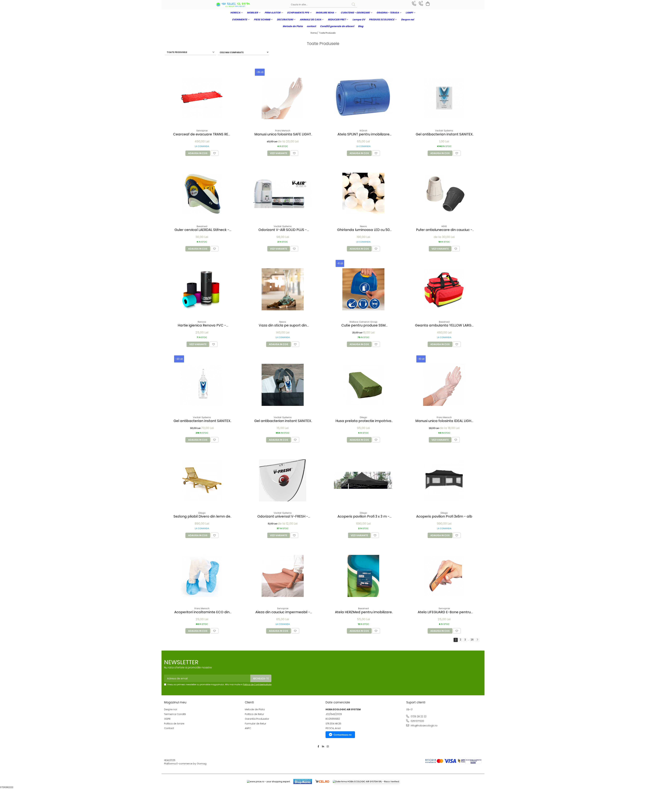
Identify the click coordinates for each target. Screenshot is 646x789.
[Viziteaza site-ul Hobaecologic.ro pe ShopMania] (302, 781)
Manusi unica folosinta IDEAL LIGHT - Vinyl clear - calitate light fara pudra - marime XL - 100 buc (444, 421)
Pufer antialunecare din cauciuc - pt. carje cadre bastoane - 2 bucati (444, 230)
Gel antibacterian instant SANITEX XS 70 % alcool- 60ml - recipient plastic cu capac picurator (282, 421)
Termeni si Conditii (175, 714)
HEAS (444, 226)
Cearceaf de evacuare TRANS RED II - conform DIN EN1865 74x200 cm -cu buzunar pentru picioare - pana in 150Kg (202, 134)
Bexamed (202, 226)
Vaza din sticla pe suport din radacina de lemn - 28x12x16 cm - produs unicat (282, 325)
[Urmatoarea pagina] (477, 640)
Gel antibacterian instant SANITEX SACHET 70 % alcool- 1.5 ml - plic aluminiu (444, 134)
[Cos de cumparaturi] (427, 4)
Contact (169, 728)
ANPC (248, 728)
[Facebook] (318, 746)
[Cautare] (353, 4)
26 (472, 639)
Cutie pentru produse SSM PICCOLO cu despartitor (363, 325)
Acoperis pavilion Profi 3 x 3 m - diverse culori (363, 516)
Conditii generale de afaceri (337, 26)
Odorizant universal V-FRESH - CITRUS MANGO (282, 516)
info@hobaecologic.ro (424, 725)
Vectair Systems (444, 130)
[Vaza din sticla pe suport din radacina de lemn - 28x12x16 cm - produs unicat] (282, 289)
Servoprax (202, 130)
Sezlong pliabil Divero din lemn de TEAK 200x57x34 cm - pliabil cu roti (202, 516)
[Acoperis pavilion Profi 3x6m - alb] (444, 480)
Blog (360, 26)
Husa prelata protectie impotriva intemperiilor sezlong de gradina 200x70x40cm (363, 421)
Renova (202, 321)
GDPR (167, 719)
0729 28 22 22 (418, 716)
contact (311, 26)
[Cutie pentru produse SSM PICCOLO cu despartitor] (363, 289)
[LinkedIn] (323, 746)
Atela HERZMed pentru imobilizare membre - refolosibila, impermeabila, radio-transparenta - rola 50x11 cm (363, 612)
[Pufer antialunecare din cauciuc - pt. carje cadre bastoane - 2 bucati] (444, 193)
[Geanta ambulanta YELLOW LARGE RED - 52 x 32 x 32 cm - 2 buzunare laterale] (444, 289)
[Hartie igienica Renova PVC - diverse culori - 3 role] (201, 289)
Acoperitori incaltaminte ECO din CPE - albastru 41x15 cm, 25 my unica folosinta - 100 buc (201, 612)
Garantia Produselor (257, 719)
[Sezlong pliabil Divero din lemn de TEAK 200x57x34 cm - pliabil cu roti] (201, 480)
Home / (315, 32)
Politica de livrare (174, 723)
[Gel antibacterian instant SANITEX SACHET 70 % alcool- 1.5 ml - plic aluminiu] (444, 98)
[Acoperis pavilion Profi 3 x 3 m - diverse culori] (363, 480)
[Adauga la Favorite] (214, 153)
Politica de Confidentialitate (257, 684)
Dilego (363, 417)
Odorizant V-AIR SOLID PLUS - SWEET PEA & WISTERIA (282, 230)
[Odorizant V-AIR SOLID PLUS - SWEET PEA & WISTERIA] (282, 193)
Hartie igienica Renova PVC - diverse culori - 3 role (202, 325)
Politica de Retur (254, 714)
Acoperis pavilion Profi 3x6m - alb (444, 516)
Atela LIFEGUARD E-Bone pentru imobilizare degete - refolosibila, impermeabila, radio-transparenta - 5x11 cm (444, 612)
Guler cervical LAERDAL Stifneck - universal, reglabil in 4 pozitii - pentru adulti (201, 230)
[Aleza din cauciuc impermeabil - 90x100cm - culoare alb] (282, 575)
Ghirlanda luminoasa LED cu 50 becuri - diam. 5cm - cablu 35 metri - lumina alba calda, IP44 (363, 230)
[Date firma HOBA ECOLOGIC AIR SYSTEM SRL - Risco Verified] (366, 781)
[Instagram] (328, 746)
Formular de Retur (255, 723)
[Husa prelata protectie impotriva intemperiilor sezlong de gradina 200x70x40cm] (363, 384)
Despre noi (407, 19)
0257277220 (417, 721)
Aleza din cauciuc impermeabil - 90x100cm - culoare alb (282, 612)
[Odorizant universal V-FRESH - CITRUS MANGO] (282, 480)
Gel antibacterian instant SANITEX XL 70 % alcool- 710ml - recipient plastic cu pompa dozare (201, 421)
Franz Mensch (282, 130)
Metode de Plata (293, 26)
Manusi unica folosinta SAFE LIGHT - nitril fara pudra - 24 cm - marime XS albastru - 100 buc (282, 134)
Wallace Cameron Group (363, 321)
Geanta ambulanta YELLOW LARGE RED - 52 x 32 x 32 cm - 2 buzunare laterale (444, 325)
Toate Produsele (327, 32)
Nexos (363, 226)
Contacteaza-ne (343, 734)
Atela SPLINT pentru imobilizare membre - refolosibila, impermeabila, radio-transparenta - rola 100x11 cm (363, 134)
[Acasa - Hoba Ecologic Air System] (233, 5)
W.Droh (363, 130)
